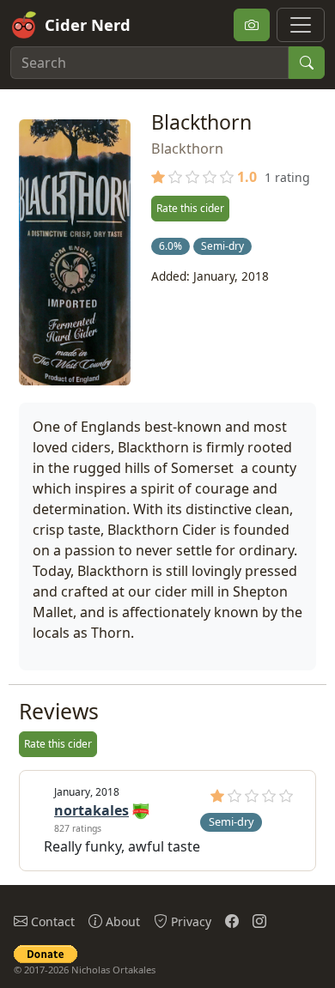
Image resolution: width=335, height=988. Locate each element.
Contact (51, 921)
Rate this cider (190, 208)
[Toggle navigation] (301, 25)
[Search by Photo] (252, 25)
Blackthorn (187, 148)
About (121, 921)
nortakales (91, 810)
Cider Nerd (88, 24)
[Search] (307, 62)
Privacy (189, 921)
